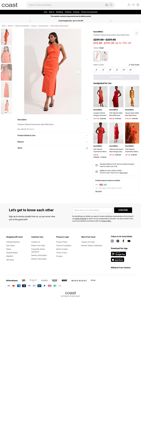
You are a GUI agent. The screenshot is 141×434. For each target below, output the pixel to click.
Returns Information (39, 259)
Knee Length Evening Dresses (59, 26)
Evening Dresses (43, 26)
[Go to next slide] (78, 71)
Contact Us (35, 242)
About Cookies (62, 249)
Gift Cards (10, 260)
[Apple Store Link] (118, 259)
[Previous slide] (30, 21)
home (3, 26)
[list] (52, 71)
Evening (33, 26)
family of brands (80, 219)
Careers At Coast (88, 242)
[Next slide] (111, 21)
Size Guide (10, 245)
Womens (10, 26)
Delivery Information (39, 255)
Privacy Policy (61, 242)
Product (59, 256)
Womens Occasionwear (22, 26)
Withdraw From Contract (120, 268)
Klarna (8, 249)
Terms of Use (61, 253)
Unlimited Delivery (13, 242)
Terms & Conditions (63, 245)
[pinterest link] (117, 241)
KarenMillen (98, 32)
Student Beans (12, 253)
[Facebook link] (123, 241)
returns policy (123, 173)
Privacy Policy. (106, 221)
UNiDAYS (9, 256)
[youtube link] (129, 241)
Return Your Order (38, 245)
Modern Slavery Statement (91, 245)
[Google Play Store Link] (118, 254)
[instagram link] (112, 241)
